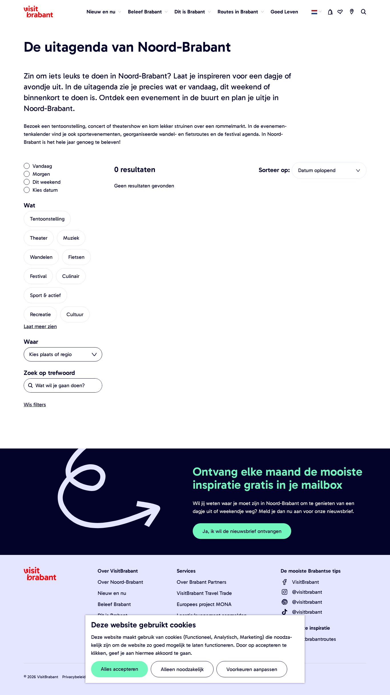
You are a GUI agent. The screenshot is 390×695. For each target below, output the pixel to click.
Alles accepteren (119, 669)
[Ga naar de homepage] (42, 12)
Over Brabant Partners (201, 582)
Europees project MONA (204, 604)
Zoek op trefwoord (49, 372)
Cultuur (75, 314)
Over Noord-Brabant (120, 582)
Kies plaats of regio (50, 354)
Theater (38, 238)
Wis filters (35, 404)
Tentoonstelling (47, 219)
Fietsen (76, 257)
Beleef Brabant (114, 604)
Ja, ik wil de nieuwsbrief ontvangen (242, 531)
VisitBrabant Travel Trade (204, 593)
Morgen (41, 174)
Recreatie (40, 314)
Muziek (71, 238)
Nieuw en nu (112, 593)
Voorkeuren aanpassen (251, 669)
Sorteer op (274, 170)
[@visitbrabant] (285, 592)
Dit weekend (47, 182)
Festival (38, 276)
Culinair (70, 276)
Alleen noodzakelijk (182, 669)
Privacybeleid (74, 676)
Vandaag (42, 166)
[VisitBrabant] (285, 582)
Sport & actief (45, 295)
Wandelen (41, 257)
